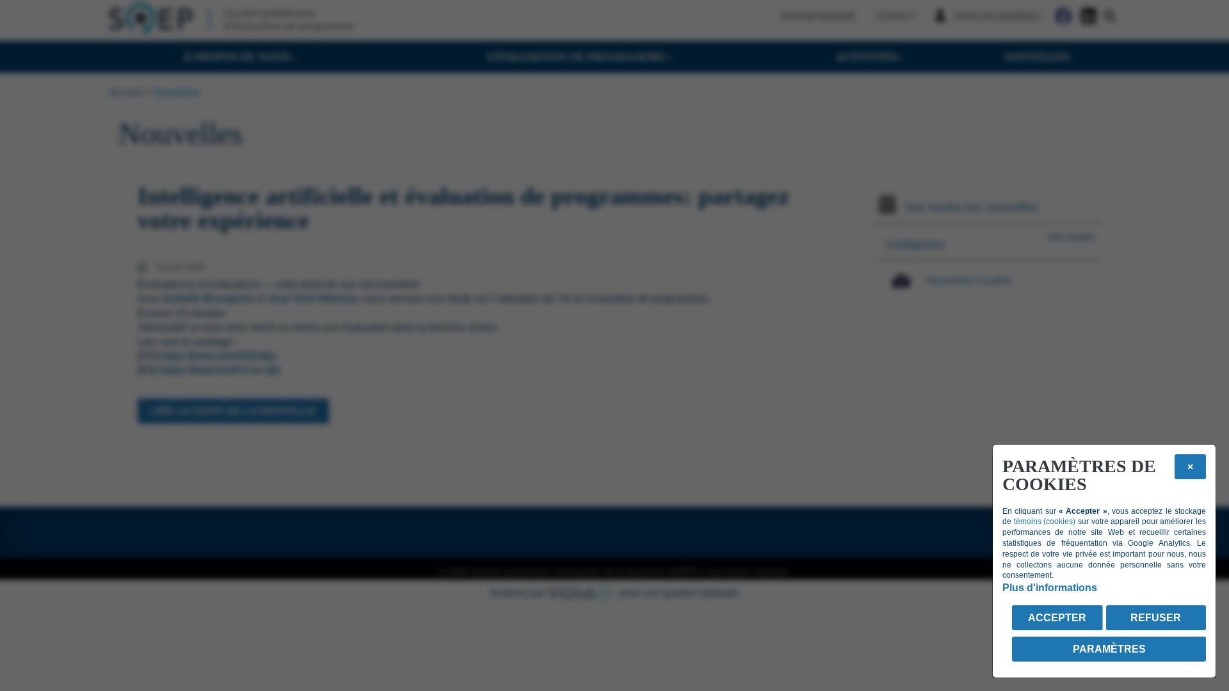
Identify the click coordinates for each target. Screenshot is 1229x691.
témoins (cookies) (1045, 521)
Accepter (1057, 617)
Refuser (1155, 617)
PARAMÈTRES (1109, 649)
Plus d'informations (1049, 587)
